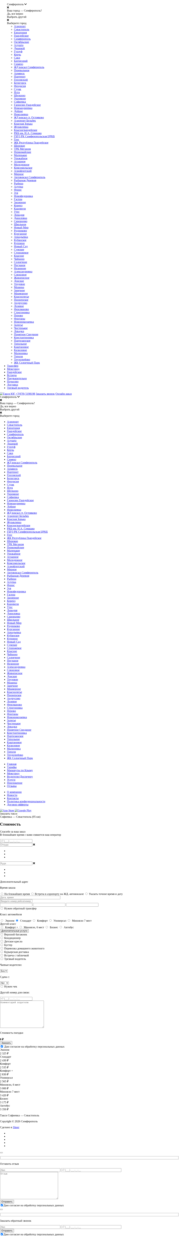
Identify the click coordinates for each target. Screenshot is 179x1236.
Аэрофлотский (23, 170)
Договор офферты (17, 804)
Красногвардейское (25, 130)
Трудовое (19, 284)
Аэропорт (20, 26)
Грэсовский (21, 79)
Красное (19, 255)
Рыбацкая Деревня (25, 180)
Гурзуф (18, 51)
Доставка (12, 384)
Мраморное (21, 293)
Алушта (18, 45)
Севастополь (21, 29)
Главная (11, 764)
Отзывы (12, 786)
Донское (19, 280)
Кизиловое (20, 350)
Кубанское (20, 240)
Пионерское (21, 299)
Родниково (20, 230)
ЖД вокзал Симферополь (29, 67)
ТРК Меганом (22, 148)
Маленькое (20, 155)
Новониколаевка (24, 321)
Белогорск (20, 82)
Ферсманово (21, 309)
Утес (17, 211)
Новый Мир (21, 227)
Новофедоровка (23, 196)
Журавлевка (21, 126)
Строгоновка (22, 312)
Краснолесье (21, 296)
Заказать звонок (45, 393)
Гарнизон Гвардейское (27, 104)
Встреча (12, 375)
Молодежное (21, 164)
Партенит (20, 76)
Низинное (20, 268)
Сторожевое (21, 252)
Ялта (17, 92)
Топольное (20, 343)
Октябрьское (21, 42)
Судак (17, 89)
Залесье (18, 324)
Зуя (16, 192)
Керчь (17, 54)
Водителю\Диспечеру (20, 776)
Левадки (19, 331)
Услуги (11, 779)
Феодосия (20, 86)
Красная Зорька (23, 123)
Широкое (19, 145)
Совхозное (20, 274)
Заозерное (20, 202)
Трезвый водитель (18, 387)
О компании (14, 791)
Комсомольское (23, 167)
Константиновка (24, 337)
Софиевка (20, 101)
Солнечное (20, 262)
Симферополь (22, 38)
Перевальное (21, 70)
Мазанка (19, 287)
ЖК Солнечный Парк (27, 362)
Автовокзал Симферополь (29, 177)
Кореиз (18, 205)
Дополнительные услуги (14, 930)
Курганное (20, 233)
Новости (12, 795)
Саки (17, 57)
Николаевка (21, 114)
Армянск (19, 73)
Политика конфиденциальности (26, 801)
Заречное (19, 290)
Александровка (23, 271)
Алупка (18, 186)
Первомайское (22, 152)
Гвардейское (21, 35)
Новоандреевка (23, 108)
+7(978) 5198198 (25, 393)
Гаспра (18, 199)
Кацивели (20, 208)
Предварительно (17, 378)
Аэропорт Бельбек (25, 120)
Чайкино (19, 258)
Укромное (20, 98)
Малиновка (21, 353)
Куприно (19, 243)
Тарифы (12, 767)
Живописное (21, 277)
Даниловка (20, 218)
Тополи (18, 356)
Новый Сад (21, 246)
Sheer (16, 1127)
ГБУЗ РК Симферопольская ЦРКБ (34, 136)
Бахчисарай (21, 60)
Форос (18, 189)
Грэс (16, 139)
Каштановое (21, 346)
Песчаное (19, 265)
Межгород (13, 368)
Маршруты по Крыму (20, 770)
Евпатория (20, 32)
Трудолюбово (22, 359)
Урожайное (20, 158)
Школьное (20, 224)
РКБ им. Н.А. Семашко (28, 133)
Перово (18, 315)
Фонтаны (19, 318)
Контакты (13, 798)
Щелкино (19, 95)
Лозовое (19, 306)
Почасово (13, 381)
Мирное (19, 174)
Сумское (19, 249)
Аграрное (20, 161)
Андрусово (20, 302)
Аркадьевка (21, 236)
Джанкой (19, 48)
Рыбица (18, 183)
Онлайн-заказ (63, 393)
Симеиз (18, 64)
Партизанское (22, 340)
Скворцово (20, 221)
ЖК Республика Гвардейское (31, 142)
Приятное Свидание (26, 334)
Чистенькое (21, 328)
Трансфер (12, 365)
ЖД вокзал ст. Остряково (29, 117)
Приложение (14, 782)
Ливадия (19, 214)
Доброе (18, 111)
